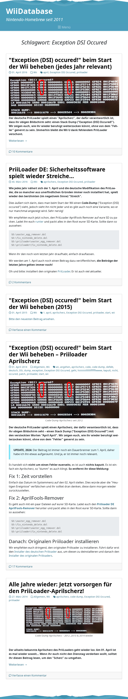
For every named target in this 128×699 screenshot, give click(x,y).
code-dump (98, 366)
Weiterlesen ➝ (18, 141)
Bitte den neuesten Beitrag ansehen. (32, 319)
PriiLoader (64, 271)
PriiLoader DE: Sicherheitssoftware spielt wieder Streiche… (57, 172)
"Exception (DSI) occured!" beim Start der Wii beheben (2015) (60, 303)
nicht (115, 370)
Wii (35, 72)
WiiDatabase (29, 11)
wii (113, 312)
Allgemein (39, 366)
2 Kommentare (21, 282)
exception (37, 370)
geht (73, 370)
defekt (109, 366)
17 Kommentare (22, 566)
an (57, 366)
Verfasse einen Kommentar (29, 330)
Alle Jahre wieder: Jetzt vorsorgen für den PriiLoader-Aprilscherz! (60, 587)
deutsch (13, 370)
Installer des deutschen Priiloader (35, 551)
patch (22, 373)
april (45, 72)
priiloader (82, 72)
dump (27, 370)
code (88, 366)
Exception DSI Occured (62, 72)
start (107, 312)
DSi (21, 370)
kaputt (107, 370)
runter (39, 222)
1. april (47, 312)
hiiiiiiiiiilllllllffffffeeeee (90, 370)
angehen (65, 366)
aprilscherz (50, 181)
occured (13, 373)
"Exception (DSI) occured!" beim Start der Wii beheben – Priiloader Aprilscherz (60, 354)
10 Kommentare (22, 151)
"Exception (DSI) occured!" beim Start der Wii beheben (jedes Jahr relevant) (60, 63)
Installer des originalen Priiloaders (30, 555)
